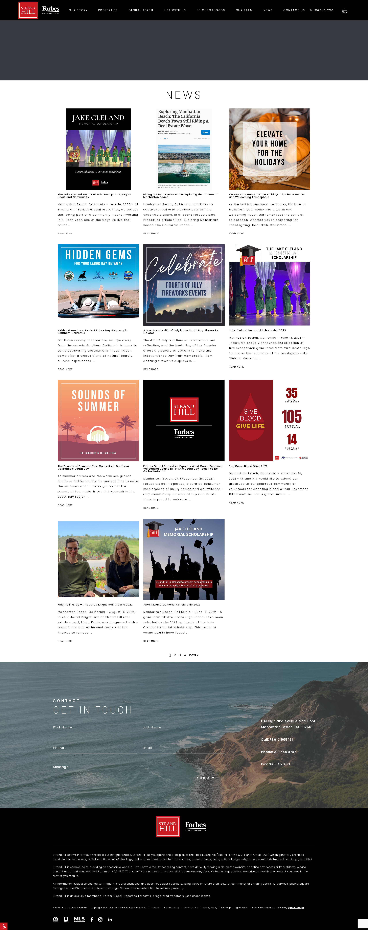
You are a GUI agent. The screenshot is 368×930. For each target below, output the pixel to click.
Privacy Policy (209, 907)
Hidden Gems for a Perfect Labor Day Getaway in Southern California (93, 332)
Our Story (78, 10)
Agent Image (296, 907)
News (268, 10)
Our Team (244, 10)
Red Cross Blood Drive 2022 (248, 466)
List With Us (175, 10)
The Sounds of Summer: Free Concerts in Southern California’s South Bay (93, 467)
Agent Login (241, 907)
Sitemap (226, 907)
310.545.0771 (279, 764)
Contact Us (294, 10)
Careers (155, 907)
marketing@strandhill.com (89, 871)
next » (194, 655)
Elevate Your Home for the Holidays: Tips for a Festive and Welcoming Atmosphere (267, 196)
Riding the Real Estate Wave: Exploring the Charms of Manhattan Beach (180, 196)
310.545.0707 (324, 10)
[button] (3, 926)
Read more (65, 233)
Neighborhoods (211, 10)
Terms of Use (190, 907)
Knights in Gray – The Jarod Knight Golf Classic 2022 (95, 604)
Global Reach (141, 10)
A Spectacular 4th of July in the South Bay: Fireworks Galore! (180, 332)
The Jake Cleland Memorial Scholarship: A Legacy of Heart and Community (94, 196)
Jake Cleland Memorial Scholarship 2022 (171, 604)
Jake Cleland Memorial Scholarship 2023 (257, 330)
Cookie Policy (171, 907)
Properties (108, 10)
